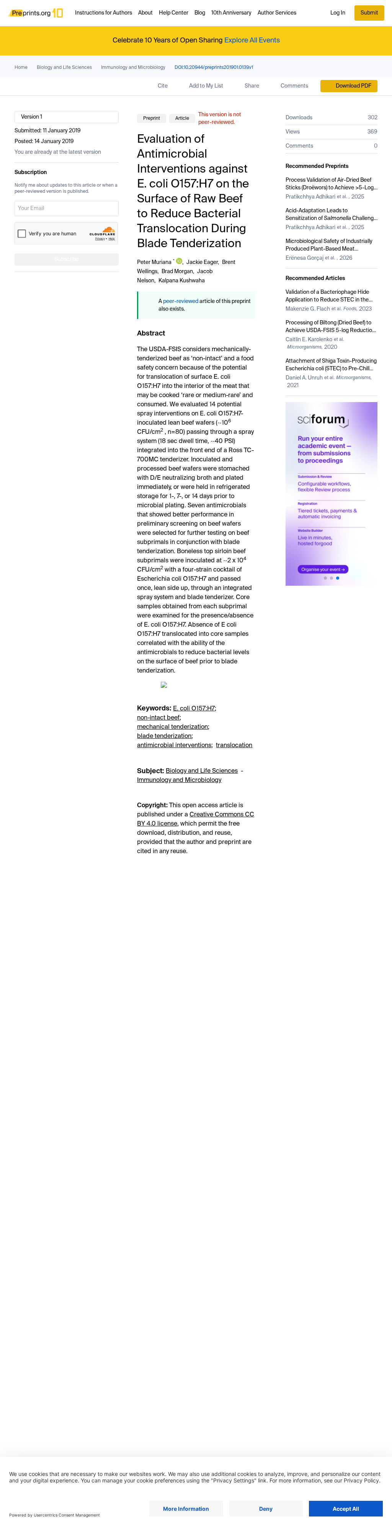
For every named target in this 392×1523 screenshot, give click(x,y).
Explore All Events (252, 40)
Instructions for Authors (103, 13)
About (145, 13)
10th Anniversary (231, 13)
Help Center (173, 13)
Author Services (277, 13)
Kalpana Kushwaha (181, 280)
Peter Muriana (154, 262)
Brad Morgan (177, 271)
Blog (199, 13)
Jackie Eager (202, 262)
